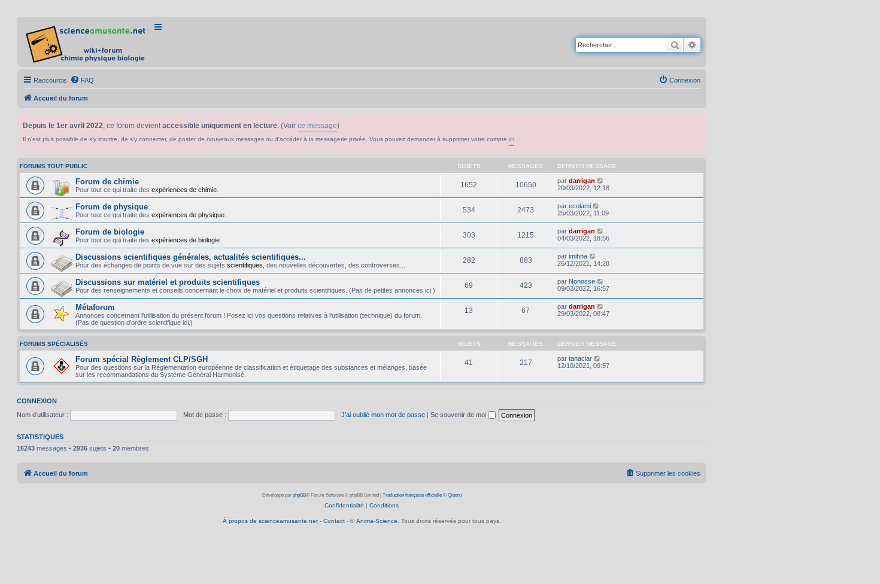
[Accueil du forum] (86, 42)
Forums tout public (53, 166)
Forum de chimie (107, 181)
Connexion (37, 400)
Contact (334, 521)
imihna (578, 256)
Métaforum (95, 307)
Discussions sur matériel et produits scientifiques (167, 282)
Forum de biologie (109, 231)
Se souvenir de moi (459, 414)
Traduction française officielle (412, 495)
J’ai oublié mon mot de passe (383, 414)
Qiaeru (455, 495)
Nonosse (582, 281)
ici (511, 139)
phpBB (299, 495)
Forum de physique (111, 206)
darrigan (582, 180)
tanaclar (580, 358)
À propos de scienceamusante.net (270, 521)
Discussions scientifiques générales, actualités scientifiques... (190, 257)
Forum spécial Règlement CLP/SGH (141, 359)
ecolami (580, 205)
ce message (317, 125)
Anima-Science (376, 521)
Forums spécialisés (54, 343)
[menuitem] (82, 80)
